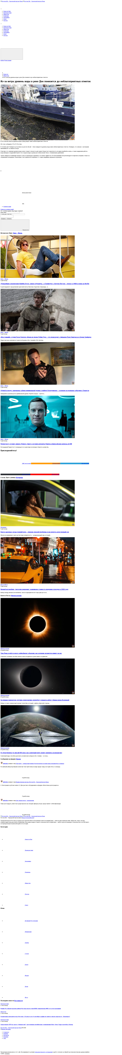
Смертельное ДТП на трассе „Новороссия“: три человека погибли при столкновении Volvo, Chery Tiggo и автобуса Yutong (37, 1024)
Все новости (18, 1001)
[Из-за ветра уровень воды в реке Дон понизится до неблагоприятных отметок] (38, 139)
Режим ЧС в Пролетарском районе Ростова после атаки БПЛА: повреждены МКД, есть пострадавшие (31, 1008)
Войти (2, 60)
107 (26, 474)
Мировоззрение (16, 596)
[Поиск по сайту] (11, 47)
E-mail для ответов (6, 214)
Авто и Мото (4, 584)
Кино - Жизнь (17, 233)
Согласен (7, 1053)
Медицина (19, 477)
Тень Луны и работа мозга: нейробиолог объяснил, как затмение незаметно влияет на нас (31, 653)
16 (56, 463)
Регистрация (7, 60)
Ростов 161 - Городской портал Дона (11, 1027)
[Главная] (14, 72)
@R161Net (5, 763)
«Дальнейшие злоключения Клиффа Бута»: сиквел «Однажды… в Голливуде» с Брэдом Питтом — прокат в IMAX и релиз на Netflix (45, 284)
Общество (3, 1012)
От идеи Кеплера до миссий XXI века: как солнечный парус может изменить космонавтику (31, 753)
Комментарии (7, 206)
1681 (26, 463)
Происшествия (5, 1004)
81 (85, 463)
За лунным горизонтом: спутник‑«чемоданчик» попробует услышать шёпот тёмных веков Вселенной (35, 700)
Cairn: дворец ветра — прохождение (25, 800)
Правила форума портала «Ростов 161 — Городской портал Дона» (32, 782)
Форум (18, 759)
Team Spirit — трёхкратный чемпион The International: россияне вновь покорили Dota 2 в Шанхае (40, 763)
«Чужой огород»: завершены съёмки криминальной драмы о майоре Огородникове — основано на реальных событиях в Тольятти (45, 390)
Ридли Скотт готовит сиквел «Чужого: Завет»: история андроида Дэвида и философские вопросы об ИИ (36, 444)
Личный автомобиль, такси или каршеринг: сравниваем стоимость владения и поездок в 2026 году (34, 589)
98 (55, 474)
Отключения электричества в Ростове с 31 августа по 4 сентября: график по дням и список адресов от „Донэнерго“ (35, 1016)
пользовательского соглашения (43, 1052)
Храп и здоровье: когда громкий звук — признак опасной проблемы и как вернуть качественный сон (35, 532)
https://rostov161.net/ (28, 818)
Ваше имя (3, 212)
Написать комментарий (7, 209)
